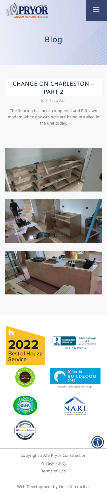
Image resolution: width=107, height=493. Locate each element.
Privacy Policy (53, 463)
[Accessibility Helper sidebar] (97, 442)
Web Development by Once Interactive (53, 486)
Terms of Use (53, 470)
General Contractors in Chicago (75, 386)
